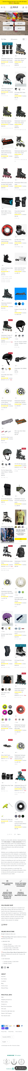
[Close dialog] (26, 528)
